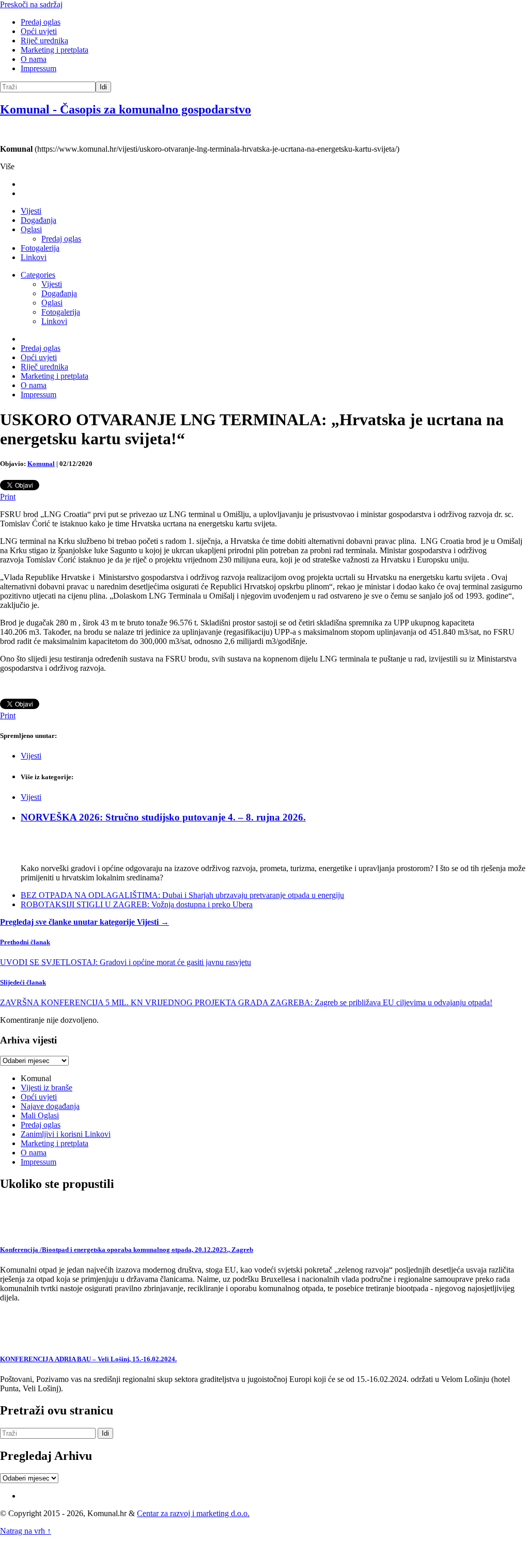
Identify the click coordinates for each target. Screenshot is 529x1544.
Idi (103, 87)
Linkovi (33, 257)
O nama (33, 59)
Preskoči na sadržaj (31, 4)
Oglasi (31, 229)
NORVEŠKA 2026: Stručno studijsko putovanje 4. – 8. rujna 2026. (163, 817)
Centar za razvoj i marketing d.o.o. (193, 1513)
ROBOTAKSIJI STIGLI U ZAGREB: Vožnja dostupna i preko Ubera (137, 904)
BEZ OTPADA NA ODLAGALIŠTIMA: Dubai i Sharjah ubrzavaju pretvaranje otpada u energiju (182, 895)
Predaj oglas (40, 22)
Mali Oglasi (40, 1115)
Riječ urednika (44, 40)
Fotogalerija (40, 248)
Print (7, 496)
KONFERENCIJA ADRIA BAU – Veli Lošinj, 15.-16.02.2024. (88, 1359)
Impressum (38, 68)
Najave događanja (50, 1106)
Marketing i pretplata (54, 49)
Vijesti (31, 210)
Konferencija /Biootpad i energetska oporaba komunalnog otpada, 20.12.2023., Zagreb (126, 1249)
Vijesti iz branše (46, 1087)
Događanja (38, 220)
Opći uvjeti (39, 31)
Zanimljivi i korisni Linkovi (66, 1134)
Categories (38, 274)
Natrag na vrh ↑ (25, 1530)
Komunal (41, 464)
